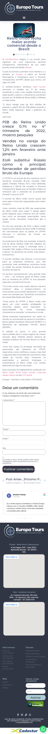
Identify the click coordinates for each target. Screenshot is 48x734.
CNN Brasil (27, 375)
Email (5, 439)
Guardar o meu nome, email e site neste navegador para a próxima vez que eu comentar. (20, 461)
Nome (5, 429)
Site (4, 448)
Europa (19, 74)
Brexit (29, 67)
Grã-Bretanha (11, 59)
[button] (24, 18)
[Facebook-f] (18, 715)
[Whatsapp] (30, 715)
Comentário (8, 400)
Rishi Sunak (39, 87)
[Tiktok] (26, 715)
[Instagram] (22, 715)
